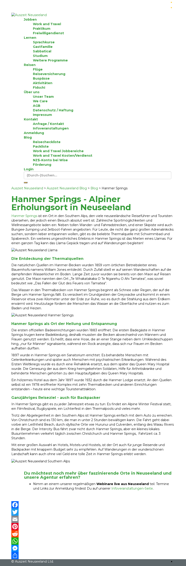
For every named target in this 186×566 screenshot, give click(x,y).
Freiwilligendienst (48, 33)
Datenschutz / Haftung (53, 110)
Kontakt (31, 119)
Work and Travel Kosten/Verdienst (62, 156)
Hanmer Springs (24, 216)
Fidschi (39, 87)
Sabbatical (42, 51)
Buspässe (41, 78)
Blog (28, 137)
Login (29, 169)
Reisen (30, 65)
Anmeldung (34, 133)
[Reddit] (93, 533)
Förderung (42, 165)
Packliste (41, 146)
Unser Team (43, 97)
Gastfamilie (43, 47)
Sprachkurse (44, 42)
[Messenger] (93, 548)
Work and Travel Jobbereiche (58, 151)
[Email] (93, 519)
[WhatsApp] (93, 541)
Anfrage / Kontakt (48, 124)
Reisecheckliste (47, 142)
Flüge (38, 69)
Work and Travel (47, 24)
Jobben (30, 19)
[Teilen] (93, 555)
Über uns (31, 92)
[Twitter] (93, 512)
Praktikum (41, 29)
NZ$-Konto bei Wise (50, 160)
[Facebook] (93, 504)
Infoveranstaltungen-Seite (132, 488)
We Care (40, 101)
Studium (40, 56)
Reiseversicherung (49, 74)
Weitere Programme (50, 60)
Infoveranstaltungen (51, 128)
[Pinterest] (93, 526)
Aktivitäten (42, 83)
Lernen (30, 38)
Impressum (42, 115)
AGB (36, 106)
